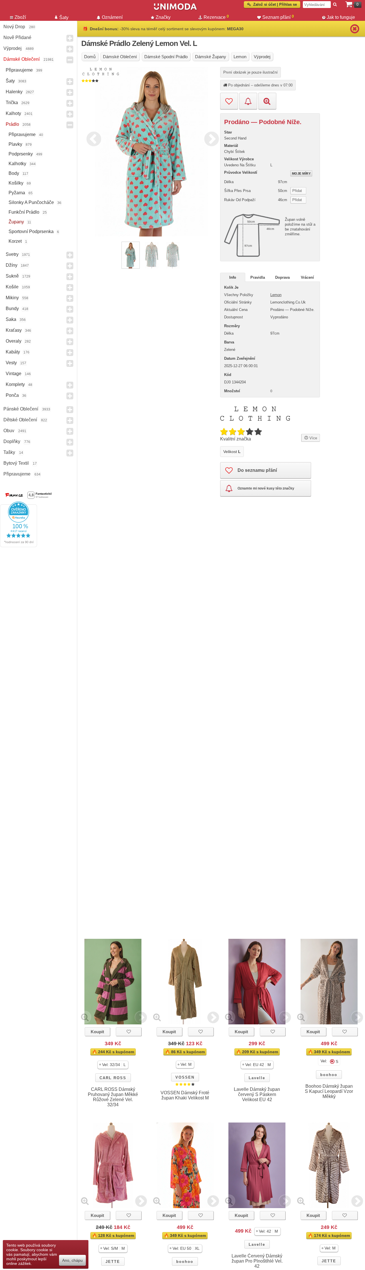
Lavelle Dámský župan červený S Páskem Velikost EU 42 (257, 1094)
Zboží (20, 17)
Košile (12, 286)
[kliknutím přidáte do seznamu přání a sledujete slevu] (128, 1031)
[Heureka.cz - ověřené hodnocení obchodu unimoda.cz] (18, 545)
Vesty (11, 362)
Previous (92, 138)
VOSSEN (184, 1077)
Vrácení (307, 277)
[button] (113, 1065)
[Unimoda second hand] (175, 9)
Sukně (12, 276)
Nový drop (14, 26)
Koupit (97, 1031)
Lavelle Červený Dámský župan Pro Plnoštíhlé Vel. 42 (257, 1261)
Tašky (9, 452)
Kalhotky (17, 163)
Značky (163, 17)
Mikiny (12, 297)
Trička (12, 102)
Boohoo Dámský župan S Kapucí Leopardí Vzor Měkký (329, 1091)
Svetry (12, 254)
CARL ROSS (113, 1078)
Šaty (10, 80)
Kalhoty (13, 113)
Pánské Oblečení (20, 409)
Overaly (13, 341)
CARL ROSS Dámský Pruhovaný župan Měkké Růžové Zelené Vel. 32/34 (113, 1097)
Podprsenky (21, 153)
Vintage (13, 373)
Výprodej (12, 48)
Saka (11, 319)
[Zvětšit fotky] (84, 1017)
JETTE (113, 1261)
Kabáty (13, 351)
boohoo (328, 1075)
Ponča (12, 395)
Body (14, 173)
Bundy (12, 308)
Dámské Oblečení (21, 59)
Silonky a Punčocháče (31, 202)
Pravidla (257, 277)
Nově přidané (17, 37)
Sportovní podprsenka (31, 231)
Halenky (14, 91)
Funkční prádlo (24, 212)
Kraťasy (14, 330)
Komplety (15, 384)
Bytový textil (16, 463)
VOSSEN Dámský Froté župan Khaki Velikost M (185, 1095)
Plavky (15, 144)
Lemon (275, 295)
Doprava (282, 277)
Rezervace (216, 17)
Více (312, 438)
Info (232, 277)
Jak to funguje (341, 17)
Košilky (16, 183)
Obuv (8, 430)
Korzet (15, 241)
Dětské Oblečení (20, 419)
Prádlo (12, 124)
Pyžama (17, 192)
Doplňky (11, 441)
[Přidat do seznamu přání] (229, 101)
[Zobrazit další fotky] (141, 1017)
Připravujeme (19, 70)
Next (210, 138)
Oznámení (112, 17)
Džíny (11, 265)
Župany (16, 221)
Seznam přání (278, 17)
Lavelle (257, 1078)
